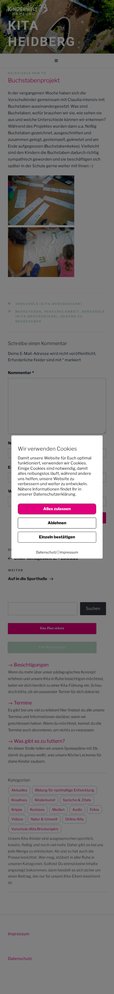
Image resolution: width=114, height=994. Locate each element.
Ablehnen (57, 523)
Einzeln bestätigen (57, 537)
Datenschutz (46, 552)
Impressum (68, 552)
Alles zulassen (57, 508)
